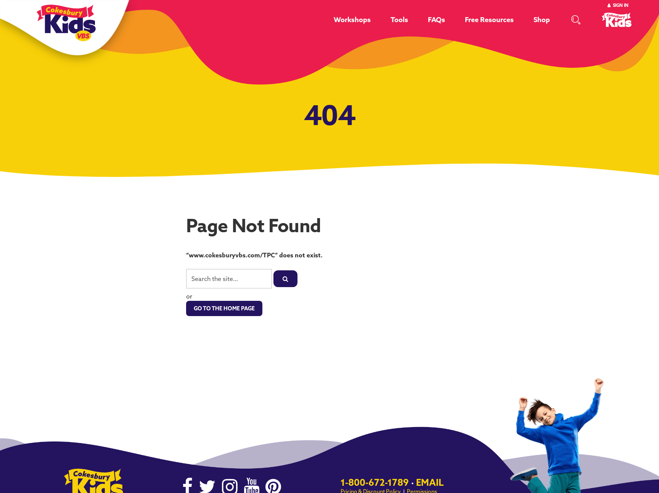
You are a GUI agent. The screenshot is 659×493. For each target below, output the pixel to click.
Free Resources (489, 19)
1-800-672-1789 (375, 482)
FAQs (436, 19)
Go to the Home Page (224, 308)
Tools (399, 19)
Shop (542, 19)
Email (430, 482)
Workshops (352, 19)
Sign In (620, 5)
